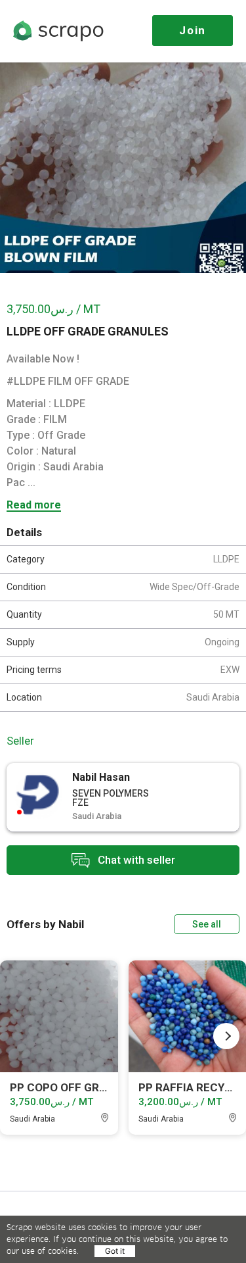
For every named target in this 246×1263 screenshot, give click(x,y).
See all (206, 924)
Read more (34, 505)
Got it (115, 1251)
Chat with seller (135, 859)
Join (192, 30)
